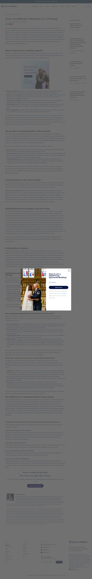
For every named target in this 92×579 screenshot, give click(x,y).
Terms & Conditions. (62, 293)
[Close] (69, 270)
